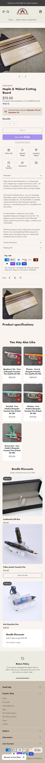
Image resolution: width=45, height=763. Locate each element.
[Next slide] (25, 76)
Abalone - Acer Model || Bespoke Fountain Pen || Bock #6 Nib (33, 409)
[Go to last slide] (19, 76)
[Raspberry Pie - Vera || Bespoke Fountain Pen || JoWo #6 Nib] (12, 356)
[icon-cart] (39, 11)
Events (4, 720)
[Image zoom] (22, 50)
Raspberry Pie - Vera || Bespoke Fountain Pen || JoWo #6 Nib (12, 371)
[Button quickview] (18, 358)
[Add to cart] (18, 363)
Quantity (6, 118)
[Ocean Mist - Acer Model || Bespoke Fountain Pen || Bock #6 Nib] (12, 432)
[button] (22, 130)
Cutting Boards (7, 85)
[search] (7, 11)
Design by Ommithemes (34, 758)
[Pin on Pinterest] (20, 278)
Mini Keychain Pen (10, 624)
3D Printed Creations (9, 713)
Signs (4, 709)
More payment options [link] (22, 142)
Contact (5, 724)
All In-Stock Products (9, 717)
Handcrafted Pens (8, 706)
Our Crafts (6, 702)
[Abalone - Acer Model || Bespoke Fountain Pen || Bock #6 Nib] (33, 393)
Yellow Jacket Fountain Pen (14, 567)
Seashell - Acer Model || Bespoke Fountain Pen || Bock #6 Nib (12, 409)
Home (11, 20)
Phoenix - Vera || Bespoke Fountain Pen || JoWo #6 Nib (33, 371)
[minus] (5, 123)
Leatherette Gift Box (11, 519)
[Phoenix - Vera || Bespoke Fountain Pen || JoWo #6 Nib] (33, 356)
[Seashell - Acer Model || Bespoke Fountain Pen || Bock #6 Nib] (12, 393)
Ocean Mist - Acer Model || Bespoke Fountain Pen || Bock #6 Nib (12, 449)
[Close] (23, 757)
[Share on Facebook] (9, 278)
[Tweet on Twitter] (15, 278)
